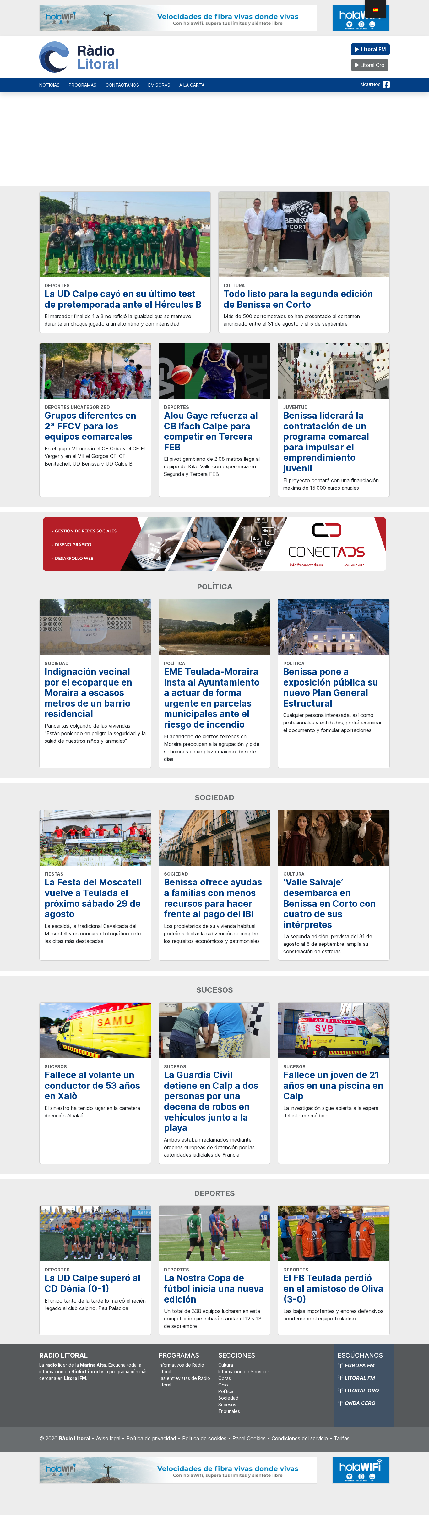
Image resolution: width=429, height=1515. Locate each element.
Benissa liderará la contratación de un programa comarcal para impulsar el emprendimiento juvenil (326, 442)
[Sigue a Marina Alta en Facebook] (386, 85)
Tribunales (229, 1411)
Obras (224, 1378)
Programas (82, 85)
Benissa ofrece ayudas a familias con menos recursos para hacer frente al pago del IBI (213, 898)
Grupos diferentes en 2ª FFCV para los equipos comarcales (90, 426)
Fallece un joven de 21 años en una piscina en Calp (333, 1085)
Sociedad (228, 1398)
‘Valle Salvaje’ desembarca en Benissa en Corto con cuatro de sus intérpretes (329, 903)
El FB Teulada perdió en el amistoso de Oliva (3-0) (333, 1288)
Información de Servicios (244, 1371)
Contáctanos (122, 85)
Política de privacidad (151, 1438)
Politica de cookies (204, 1438)
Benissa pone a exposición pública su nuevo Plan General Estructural (330, 687)
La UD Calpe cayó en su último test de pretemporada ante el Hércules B (123, 299)
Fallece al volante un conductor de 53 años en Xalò (92, 1085)
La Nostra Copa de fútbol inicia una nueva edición (214, 1288)
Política (225, 1391)
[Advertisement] (214, 142)
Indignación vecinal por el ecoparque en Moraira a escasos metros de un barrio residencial (88, 692)
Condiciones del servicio (300, 1438)
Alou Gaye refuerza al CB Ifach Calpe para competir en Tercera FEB (211, 431)
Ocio (223, 1384)
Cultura (225, 1365)
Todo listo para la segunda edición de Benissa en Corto (298, 299)
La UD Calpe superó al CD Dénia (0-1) (92, 1283)
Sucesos (227, 1404)
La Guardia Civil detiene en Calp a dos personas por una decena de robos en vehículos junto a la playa (211, 1101)
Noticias (49, 85)
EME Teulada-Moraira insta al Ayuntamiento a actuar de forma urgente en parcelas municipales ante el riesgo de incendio (211, 698)
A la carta (191, 85)
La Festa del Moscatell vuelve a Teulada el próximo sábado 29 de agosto (93, 898)
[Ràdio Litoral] (78, 57)
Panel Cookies (249, 1438)
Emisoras (159, 85)
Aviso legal (108, 1438)
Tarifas (342, 1438)
